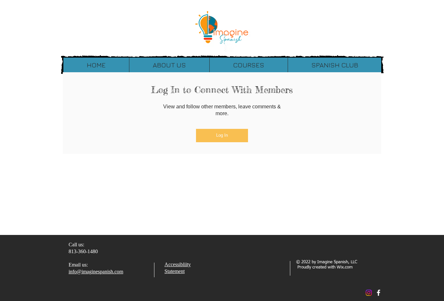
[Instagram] (369, 293)
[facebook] (378, 293)
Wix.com (345, 267)
